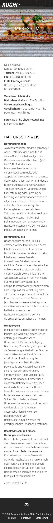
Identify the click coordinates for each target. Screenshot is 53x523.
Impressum (24, 518)
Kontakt (11, 518)
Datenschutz (40, 518)
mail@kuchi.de (21, 81)
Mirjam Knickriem (14, 123)
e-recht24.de (19, 483)
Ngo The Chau (20, 119)
